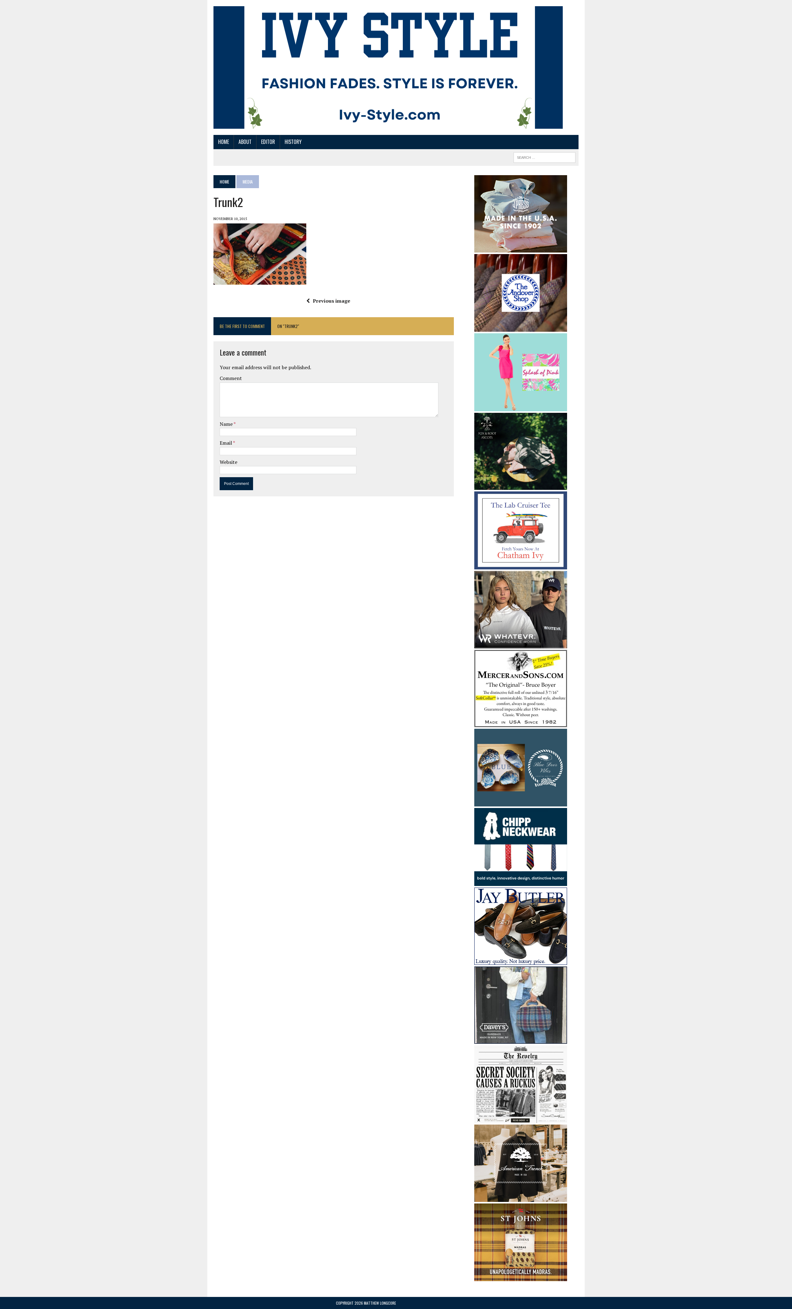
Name (227, 424)
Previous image (331, 300)
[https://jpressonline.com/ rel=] (520, 248)
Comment (231, 378)
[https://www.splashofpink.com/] (520, 407)
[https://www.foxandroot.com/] (520, 485)
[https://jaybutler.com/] (520, 960)
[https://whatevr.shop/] (520, 644)
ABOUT (245, 141)
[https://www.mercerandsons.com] (520, 722)
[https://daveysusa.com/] (520, 1039)
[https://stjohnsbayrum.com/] (520, 1277)
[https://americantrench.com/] (520, 1198)
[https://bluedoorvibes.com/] (520, 802)
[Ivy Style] (388, 67)
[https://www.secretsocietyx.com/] (520, 1119)
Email (226, 442)
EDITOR (268, 141)
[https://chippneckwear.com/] (520, 881)
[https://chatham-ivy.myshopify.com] (520, 565)
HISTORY (293, 141)
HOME (223, 141)
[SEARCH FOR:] (544, 156)
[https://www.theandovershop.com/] (520, 327)
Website (228, 462)
